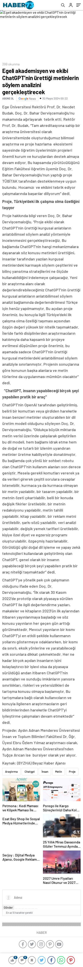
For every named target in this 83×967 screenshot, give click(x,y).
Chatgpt (30, 771)
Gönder (8, 907)
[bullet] (29, 908)
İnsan (45, 771)
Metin (58, 771)
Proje (72, 771)
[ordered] (26, 908)
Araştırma (11, 771)
